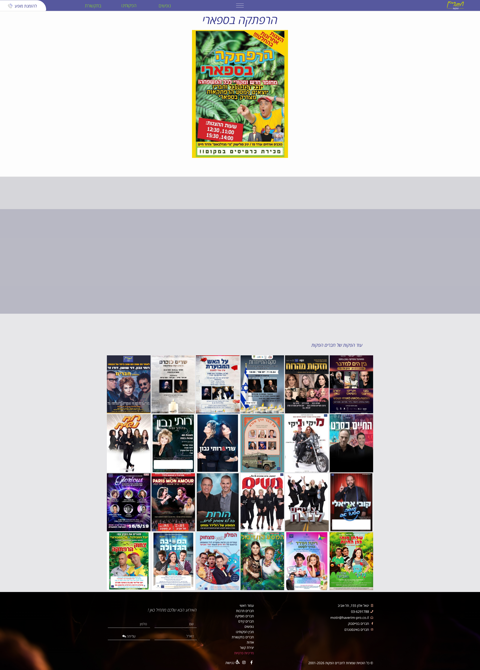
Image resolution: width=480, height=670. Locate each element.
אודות (250, 642)
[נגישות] (238, 662)
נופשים (165, 5)
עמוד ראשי (247, 605)
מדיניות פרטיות (244, 653)
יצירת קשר (247, 647)
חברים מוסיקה (244, 616)
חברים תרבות (245, 610)
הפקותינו (129, 5)
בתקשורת (93, 5)
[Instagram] (244, 662)
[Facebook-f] (251, 662)
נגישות (229, 662)
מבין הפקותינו (245, 631)
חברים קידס (246, 621)
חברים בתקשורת (243, 637)
